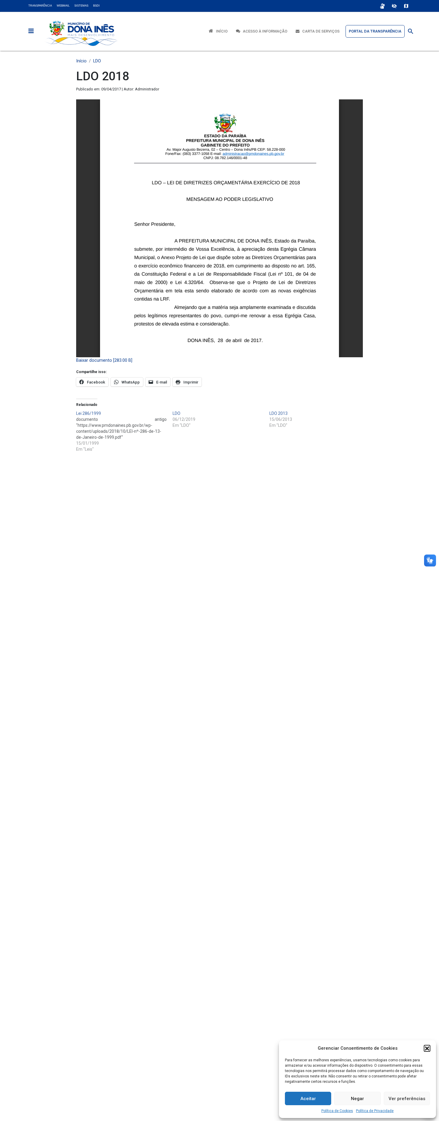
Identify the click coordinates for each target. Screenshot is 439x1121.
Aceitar (308, 1098)
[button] (427, 1048)
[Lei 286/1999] (124, 431)
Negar (357, 1098)
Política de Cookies (337, 1111)
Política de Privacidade (375, 1111)
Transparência (40, 5)
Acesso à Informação (263, 31)
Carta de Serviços (320, 31)
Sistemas (81, 5)
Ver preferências (407, 1098)
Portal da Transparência (375, 31)
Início (220, 31)
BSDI (96, 5)
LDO (97, 61)
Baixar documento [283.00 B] (104, 360)
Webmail (63, 5)
